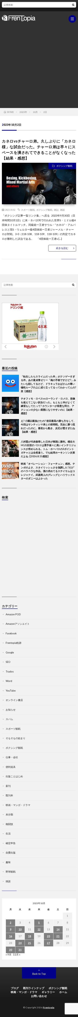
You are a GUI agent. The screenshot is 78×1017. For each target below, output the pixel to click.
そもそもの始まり (15, 738)
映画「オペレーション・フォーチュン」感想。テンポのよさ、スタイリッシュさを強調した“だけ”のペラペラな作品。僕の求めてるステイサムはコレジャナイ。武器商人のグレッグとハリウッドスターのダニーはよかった (48, 471)
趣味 (8, 862)
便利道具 (11, 766)
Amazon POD (13, 614)
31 (20, 949)
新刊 (8, 785)
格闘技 (9, 824)
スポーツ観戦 (28, 210)
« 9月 (8, 954)
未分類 (9, 814)
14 (57, 929)
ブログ (15, 988)
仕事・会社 (12, 757)
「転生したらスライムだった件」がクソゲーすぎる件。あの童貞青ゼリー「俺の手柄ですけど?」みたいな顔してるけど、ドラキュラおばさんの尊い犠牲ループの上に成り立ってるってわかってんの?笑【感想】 (48, 384)
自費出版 (11, 852)
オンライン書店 (14, 700)
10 (20, 929)
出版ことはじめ (14, 776)
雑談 (62, 210)
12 (39, 929)
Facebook (11, 633)
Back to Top (39, 973)
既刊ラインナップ (33, 988)
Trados (10, 671)
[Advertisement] (39, 63)
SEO (8, 661)
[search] (73, 5)
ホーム (63, 992)
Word (9, 680)
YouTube (11, 690)
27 (48, 943)
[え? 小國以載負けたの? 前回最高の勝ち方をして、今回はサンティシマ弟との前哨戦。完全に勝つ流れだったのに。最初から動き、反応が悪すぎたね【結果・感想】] (10, 427)
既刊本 (9, 795)
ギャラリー (48, 992)
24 (20, 943)
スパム (9, 719)
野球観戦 (11, 871)
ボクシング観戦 (64, 165)
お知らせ (11, 709)
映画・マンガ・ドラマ (18, 805)
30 (10, 949)
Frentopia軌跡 (13, 642)
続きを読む (62, 248)
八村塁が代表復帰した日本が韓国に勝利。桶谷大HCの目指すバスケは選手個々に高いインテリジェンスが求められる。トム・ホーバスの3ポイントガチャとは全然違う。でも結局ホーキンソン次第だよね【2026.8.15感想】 (48, 449)
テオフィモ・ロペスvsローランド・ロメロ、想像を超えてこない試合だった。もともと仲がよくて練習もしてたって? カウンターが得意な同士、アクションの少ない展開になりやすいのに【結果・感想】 (48, 406)
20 (48, 936)
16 (10, 936)
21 (57, 936)
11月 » (16, 954)
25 (29, 943)
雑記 (56, 210)
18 (29, 936)
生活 (8, 833)
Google (10, 652)
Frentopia (48, 1007)
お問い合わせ (39, 996)
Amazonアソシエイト (18, 623)
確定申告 (11, 843)
